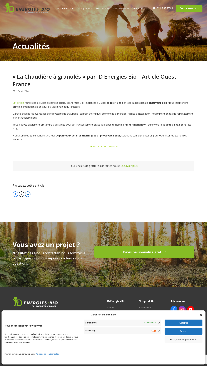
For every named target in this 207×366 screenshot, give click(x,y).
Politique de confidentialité (47, 354)
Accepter (183, 323)
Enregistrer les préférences (183, 339)
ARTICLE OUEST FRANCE (104, 146)
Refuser (183, 331)
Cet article (18, 102)
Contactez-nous (189, 8)
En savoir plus (129, 166)
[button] (200, 314)
